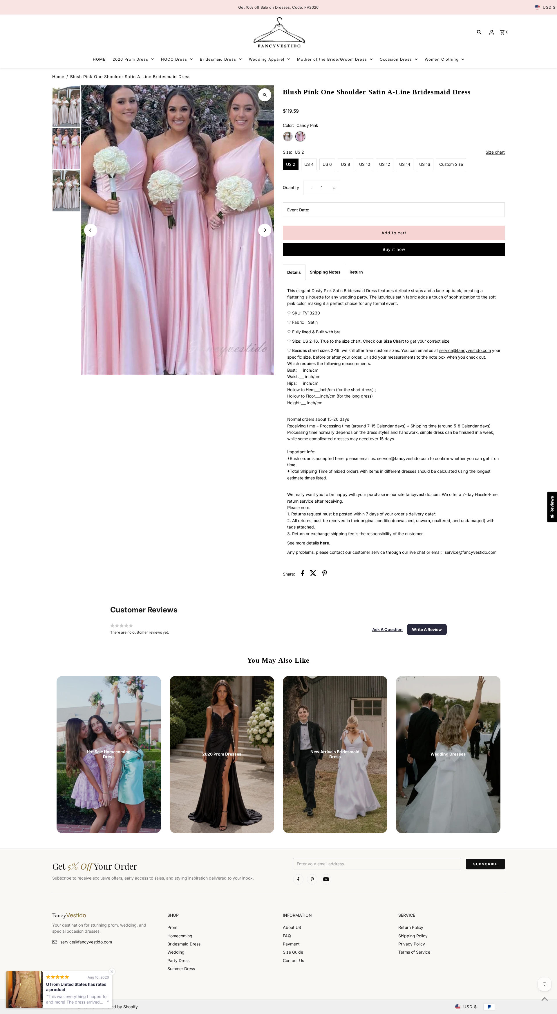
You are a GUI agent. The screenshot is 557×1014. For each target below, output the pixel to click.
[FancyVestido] (278, 32)
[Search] (479, 32)
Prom (172, 927)
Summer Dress (181, 968)
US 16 (424, 164)
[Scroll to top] (544, 998)
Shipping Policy (413, 935)
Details (294, 272)
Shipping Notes (325, 271)
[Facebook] (298, 879)
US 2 (290, 164)
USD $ (549, 7)
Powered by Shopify (118, 1006)
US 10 (364, 164)
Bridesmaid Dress (183, 943)
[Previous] (90, 230)
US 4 (309, 164)
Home (58, 76)
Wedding (176, 952)
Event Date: (298, 209)
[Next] (264, 230)
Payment (291, 943)
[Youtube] (326, 879)
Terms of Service (414, 952)
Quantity (291, 187)
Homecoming (179, 935)
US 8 (345, 164)
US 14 (404, 164)
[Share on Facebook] (302, 574)
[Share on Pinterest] (324, 574)
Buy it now (394, 249)
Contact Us (293, 960)
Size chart (495, 152)
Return (356, 271)
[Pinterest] (312, 879)
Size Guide (293, 952)
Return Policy (410, 927)
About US (292, 927)
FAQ (287, 935)
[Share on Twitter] (313, 574)
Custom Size (451, 164)
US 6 (327, 164)
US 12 (384, 164)
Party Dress (178, 960)
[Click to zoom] (264, 94)
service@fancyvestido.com (86, 941)
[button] (387, 629)
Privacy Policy (411, 943)
